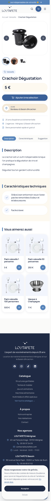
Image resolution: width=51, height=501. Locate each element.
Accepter (25, 488)
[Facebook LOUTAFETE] (14, 366)
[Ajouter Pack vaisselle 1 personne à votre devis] (19, 267)
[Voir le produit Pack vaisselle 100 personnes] (13, 285)
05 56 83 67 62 (26, 463)
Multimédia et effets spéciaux (25, 397)
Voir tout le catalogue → (25, 400)
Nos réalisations (25, 418)
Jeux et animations (25, 389)
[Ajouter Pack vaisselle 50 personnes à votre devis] (43, 267)
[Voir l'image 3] (22, 61)
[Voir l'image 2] (14, 61)
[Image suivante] (43, 38)
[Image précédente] (6, 38)
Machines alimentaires (24, 393)
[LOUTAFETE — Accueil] (9, 9)
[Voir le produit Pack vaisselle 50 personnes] (37, 245)
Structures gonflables (25, 381)
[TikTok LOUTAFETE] (28, 366)
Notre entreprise (25, 414)
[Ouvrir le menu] (45, 8)
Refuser (25, 494)
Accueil (5, 17)
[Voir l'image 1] (6, 61)
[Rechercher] (32, 8)
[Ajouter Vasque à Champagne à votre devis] (43, 307)
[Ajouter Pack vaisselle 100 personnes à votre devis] (19, 307)
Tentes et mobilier (24, 385)
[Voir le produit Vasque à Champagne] (37, 285)
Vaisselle (12, 17)
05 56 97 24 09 (26, 443)
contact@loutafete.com (26, 446)
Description (9, 138)
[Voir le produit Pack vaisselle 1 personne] (13, 245)
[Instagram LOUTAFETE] (21, 366)
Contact (24, 422)
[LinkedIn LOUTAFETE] (35, 366)
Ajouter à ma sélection (27, 97)
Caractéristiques (26, 138)
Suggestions (43, 138)
